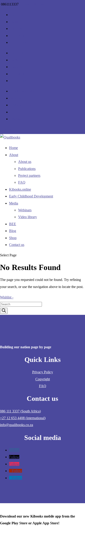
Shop (13, 238)
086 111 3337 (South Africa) (20, 411)
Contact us (16, 245)
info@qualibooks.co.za (16, 425)
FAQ (21, 182)
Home (13, 148)
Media (13, 203)
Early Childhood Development (31, 196)
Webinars (25, 210)
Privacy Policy (42, 372)
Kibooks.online (20, 189)
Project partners (29, 175)
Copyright (42, 379)
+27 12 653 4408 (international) (23, 418)
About (13, 155)
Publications (27, 169)
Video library (27, 217)
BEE (12, 224)
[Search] (4, 311)
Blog (12, 231)
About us (24, 162)
